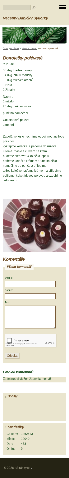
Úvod (5, 48)
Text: (7, 302)
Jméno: (8, 278)
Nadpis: (9, 290)
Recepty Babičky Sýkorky (25, 18)
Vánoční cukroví (29, 48)
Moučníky (14, 48)
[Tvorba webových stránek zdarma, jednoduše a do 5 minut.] (31, 468)
